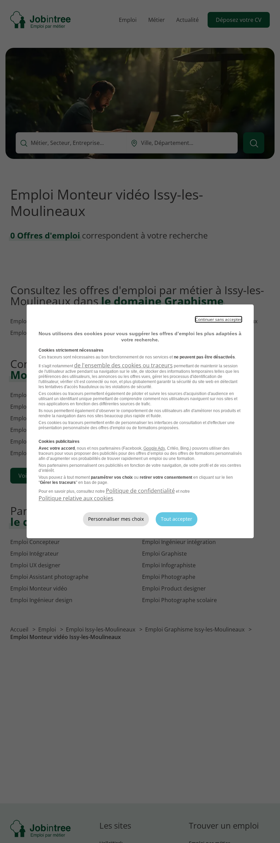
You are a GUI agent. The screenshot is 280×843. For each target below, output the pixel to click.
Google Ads (154, 448)
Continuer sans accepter (218, 319)
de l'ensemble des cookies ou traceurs (123, 365)
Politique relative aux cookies (76, 498)
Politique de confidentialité (140, 490)
